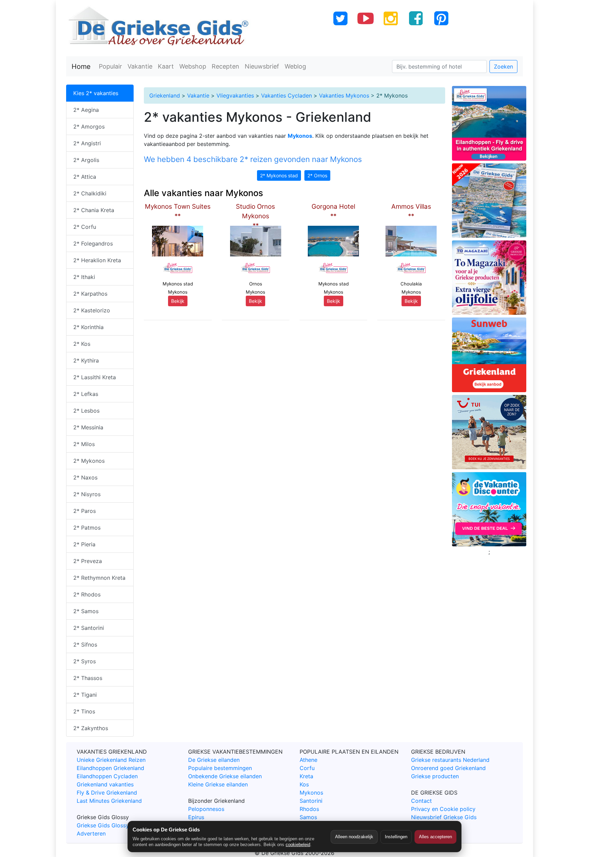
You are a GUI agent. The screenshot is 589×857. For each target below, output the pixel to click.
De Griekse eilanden (214, 759)
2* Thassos (87, 678)
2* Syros (84, 661)
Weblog (295, 66)
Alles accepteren (435, 836)
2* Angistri (87, 143)
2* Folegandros (93, 243)
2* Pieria (84, 544)
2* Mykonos (89, 460)
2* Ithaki (84, 277)
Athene (308, 759)
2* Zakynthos (90, 728)
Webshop (192, 66)
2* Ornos (317, 175)
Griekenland (164, 95)
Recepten (225, 66)
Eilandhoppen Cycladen (107, 776)
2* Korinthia (88, 327)
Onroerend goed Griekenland (448, 768)
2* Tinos (84, 711)
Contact (421, 800)
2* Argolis (86, 160)
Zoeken (503, 66)
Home (81, 66)
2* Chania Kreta (93, 210)
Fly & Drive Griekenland (107, 792)
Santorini (311, 800)
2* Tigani (85, 694)
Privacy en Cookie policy (443, 809)
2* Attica (84, 176)
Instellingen (396, 836)
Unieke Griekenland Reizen (111, 759)
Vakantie (139, 66)
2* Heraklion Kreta (97, 260)
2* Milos (84, 444)
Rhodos (309, 809)
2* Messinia (88, 427)
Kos (304, 784)
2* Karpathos (90, 293)
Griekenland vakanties (105, 784)
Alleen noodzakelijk (354, 836)
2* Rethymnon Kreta (99, 577)
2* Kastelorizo (91, 310)
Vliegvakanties (235, 95)
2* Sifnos (85, 644)
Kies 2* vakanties (95, 93)
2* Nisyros (87, 494)
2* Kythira (86, 360)
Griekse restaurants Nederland (450, 759)
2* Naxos (85, 477)
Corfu (307, 768)
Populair (110, 66)
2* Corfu (84, 226)
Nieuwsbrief (262, 66)
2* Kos (81, 343)
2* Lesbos (86, 410)
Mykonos (311, 792)
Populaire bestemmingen (220, 768)
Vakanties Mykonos (344, 95)
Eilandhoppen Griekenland (110, 768)
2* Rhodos (87, 594)
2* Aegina (86, 109)
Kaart (166, 66)
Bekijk (177, 301)
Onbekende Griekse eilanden (225, 776)
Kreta (306, 776)
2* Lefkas (85, 393)
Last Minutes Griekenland (109, 800)
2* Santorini (88, 627)
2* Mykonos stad (279, 175)
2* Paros (84, 510)
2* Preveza (87, 561)
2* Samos (86, 611)
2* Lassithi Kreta (94, 377)
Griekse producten (435, 776)
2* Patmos (87, 527)
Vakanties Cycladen (286, 95)
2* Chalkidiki (89, 193)
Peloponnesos (206, 809)
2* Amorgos (89, 126)
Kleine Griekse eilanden (218, 784)
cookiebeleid (298, 844)
